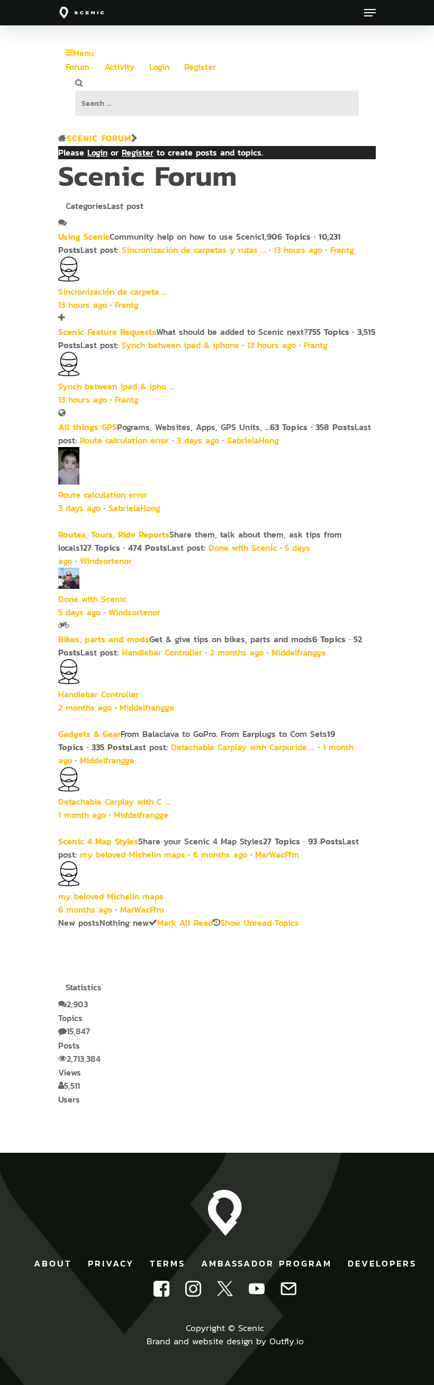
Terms (167, 1263)
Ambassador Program (266, 1263)
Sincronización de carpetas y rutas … (194, 250)
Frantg (342, 250)
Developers (382, 1263)
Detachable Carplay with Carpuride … (243, 747)
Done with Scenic (243, 548)
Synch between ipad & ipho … (116, 386)
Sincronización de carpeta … (112, 292)
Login (159, 67)
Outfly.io (286, 1341)
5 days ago (79, 612)
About (53, 1263)
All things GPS (87, 427)
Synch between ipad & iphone (180, 345)
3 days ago (198, 440)
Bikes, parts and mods (103, 639)
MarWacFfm (277, 855)
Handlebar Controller (162, 652)
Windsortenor (106, 561)
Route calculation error (124, 440)
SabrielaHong (253, 440)
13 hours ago (298, 250)
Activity (119, 67)
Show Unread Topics (259, 923)
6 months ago (220, 855)
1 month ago (82, 815)
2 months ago (237, 652)
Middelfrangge (299, 652)
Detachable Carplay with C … (114, 802)
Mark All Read (185, 923)
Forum (77, 67)
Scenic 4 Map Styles (98, 841)
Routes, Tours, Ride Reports (113, 534)
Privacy (111, 1263)
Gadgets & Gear (89, 733)
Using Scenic (84, 236)
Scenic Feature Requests (107, 331)
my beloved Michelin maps (132, 855)
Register (200, 67)
